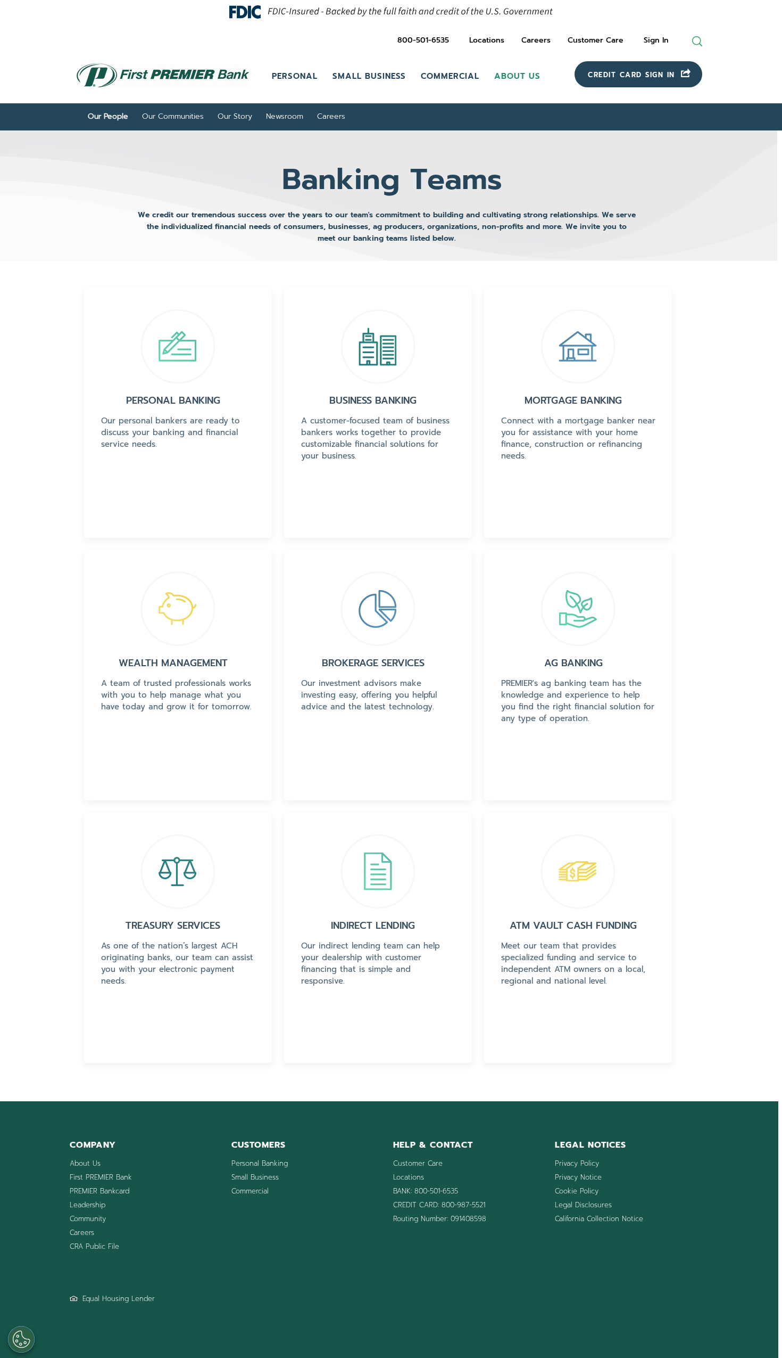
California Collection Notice (599, 1219)
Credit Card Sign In (633, 75)
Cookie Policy (576, 1191)
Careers (536, 40)
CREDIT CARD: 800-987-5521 (439, 1205)
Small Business (369, 76)
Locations (486, 40)
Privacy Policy (577, 1163)
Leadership (87, 1205)
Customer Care (595, 40)
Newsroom (284, 116)
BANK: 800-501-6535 (425, 1191)
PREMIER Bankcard (99, 1191)
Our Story (235, 116)
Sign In (656, 40)
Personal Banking (259, 1163)
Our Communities (173, 116)
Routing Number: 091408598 (439, 1219)
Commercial (450, 76)
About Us (517, 76)
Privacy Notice (578, 1177)
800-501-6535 (423, 40)
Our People (108, 116)
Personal (295, 76)
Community (88, 1219)
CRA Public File (94, 1246)
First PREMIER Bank (101, 1177)
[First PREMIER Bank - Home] (163, 89)
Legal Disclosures (583, 1205)
